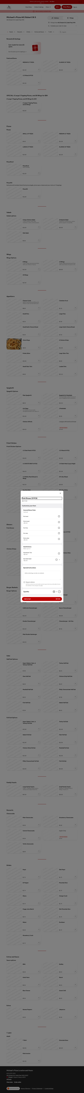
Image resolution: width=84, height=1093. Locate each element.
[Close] (60, 493)
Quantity (26, 591)
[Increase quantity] (59, 591)
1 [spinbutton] (56, 592)
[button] (42, 599)
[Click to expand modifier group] (59, 559)
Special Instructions (29, 568)
